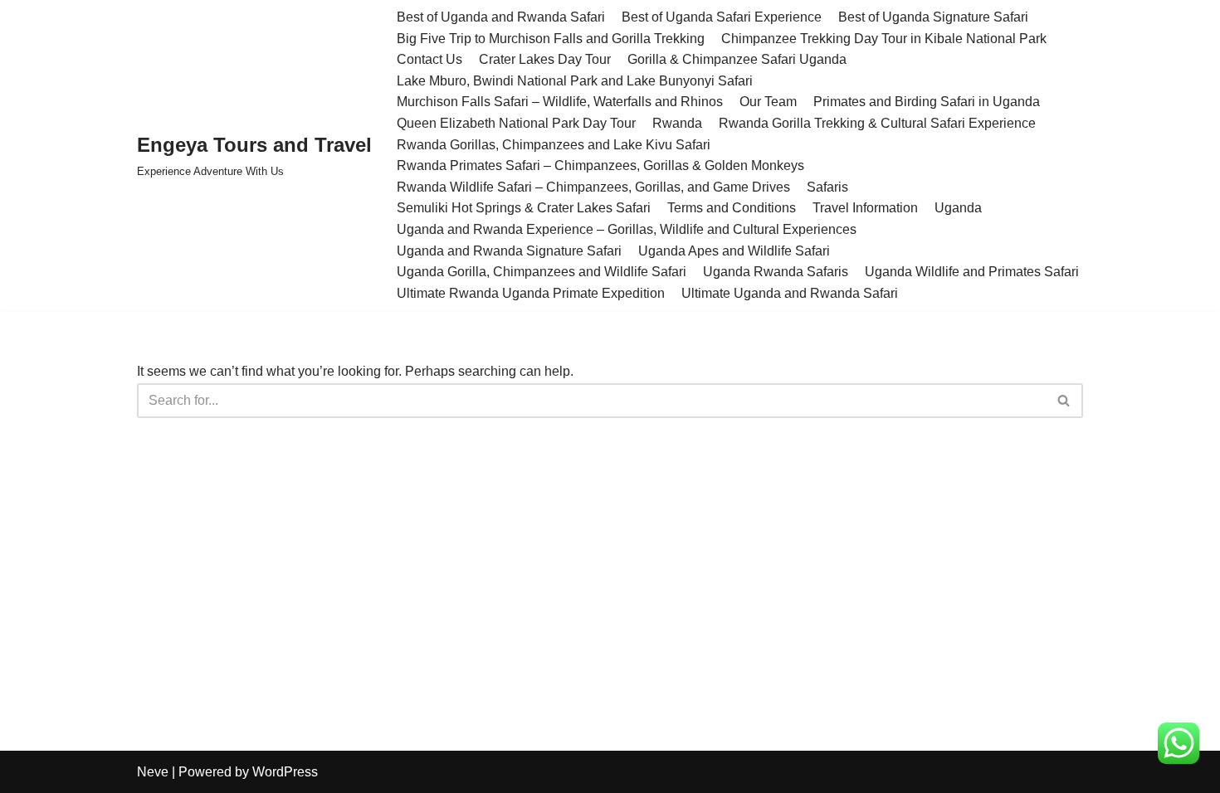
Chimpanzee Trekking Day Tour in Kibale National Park (884, 39)
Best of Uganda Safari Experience (722, 17)
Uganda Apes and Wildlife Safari (734, 251)
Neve (152, 772)
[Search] (1064, 400)
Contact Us (429, 59)
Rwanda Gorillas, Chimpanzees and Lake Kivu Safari (553, 145)
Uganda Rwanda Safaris (775, 272)
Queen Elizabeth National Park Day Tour (516, 123)
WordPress (285, 772)
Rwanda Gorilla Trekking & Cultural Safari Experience (877, 123)
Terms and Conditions (731, 208)
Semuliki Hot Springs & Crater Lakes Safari (524, 208)
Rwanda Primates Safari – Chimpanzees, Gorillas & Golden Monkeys (600, 165)
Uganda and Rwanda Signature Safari (509, 251)
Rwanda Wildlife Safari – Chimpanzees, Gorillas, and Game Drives (593, 187)
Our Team (768, 102)
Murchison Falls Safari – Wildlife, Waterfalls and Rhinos (560, 102)
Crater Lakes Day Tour (545, 59)
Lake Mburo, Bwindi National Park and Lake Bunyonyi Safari (575, 81)
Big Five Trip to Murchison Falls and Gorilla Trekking (551, 39)
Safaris (827, 187)
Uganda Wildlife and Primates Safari (972, 272)
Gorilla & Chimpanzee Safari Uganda (737, 59)
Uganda (958, 208)
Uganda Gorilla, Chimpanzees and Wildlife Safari (541, 272)
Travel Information (865, 208)
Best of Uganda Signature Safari (933, 17)
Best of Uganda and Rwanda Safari (501, 17)
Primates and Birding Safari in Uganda (926, 102)
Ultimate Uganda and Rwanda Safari (789, 293)
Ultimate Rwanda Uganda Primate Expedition (531, 293)
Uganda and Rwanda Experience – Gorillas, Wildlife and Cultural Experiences (626, 229)
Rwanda (677, 123)
